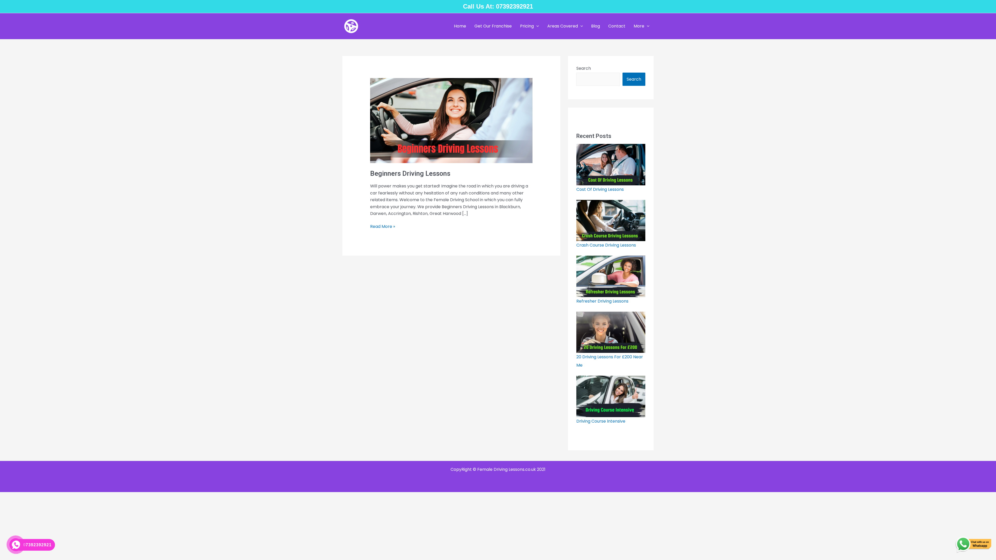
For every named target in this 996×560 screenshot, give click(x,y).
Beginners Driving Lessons (410, 173)
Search (583, 68)
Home (460, 26)
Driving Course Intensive (600, 421)
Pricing (527, 26)
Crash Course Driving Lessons (606, 245)
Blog (595, 26)
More (639, 26)
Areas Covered (562, 26)
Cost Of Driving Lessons (600, 189)
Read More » (382, 226)
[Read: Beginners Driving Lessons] (451, 120)
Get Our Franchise (493, 26)
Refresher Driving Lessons (602, 301)
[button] (536, 26)
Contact (616, 26)
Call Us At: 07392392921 (498, 6)
